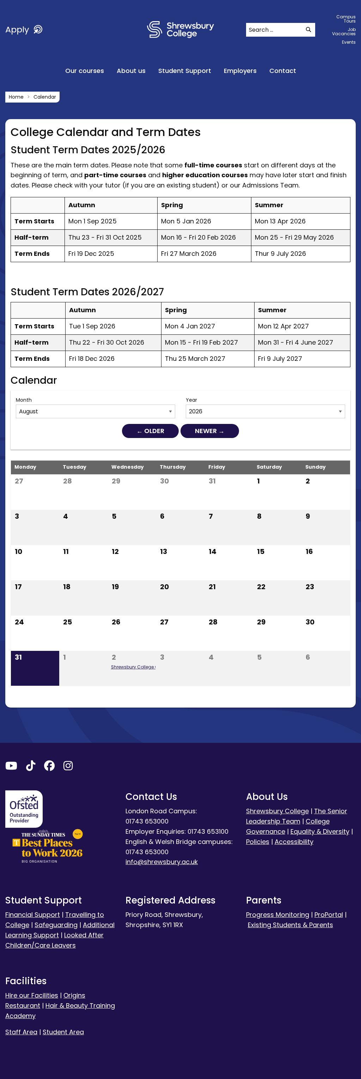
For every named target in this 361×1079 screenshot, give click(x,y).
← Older (150, 430)
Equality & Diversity (319, 831)
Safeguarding (56, 924)
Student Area (63, 1032)
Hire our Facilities (31, 995)
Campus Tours (346, 19)
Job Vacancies (344, 31)
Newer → (210, 430)
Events (349, 42)
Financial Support (32, 914)
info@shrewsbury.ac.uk (162, 861)
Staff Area (21, 1032)
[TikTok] (30, 767)
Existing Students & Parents (290, 924)
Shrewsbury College (277, 811)
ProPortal (328, 914)
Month (24, 399)
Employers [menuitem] (240, 70)
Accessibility (294, 841)
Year (191, 399)
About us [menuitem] (131, 70)
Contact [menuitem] (282, 70)
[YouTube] (11, 767)
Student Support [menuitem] (184, 70)
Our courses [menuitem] (84, 70)
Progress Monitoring (277, 914)
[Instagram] (68, 767)
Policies (257, 841)
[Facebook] (49, 767)
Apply (18, 29)
